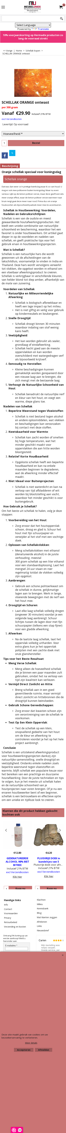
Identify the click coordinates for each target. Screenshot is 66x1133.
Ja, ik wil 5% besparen (33, 90)
